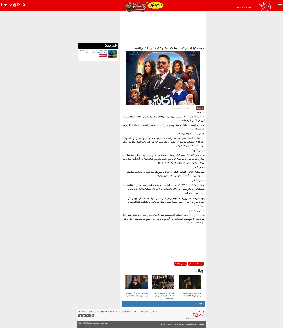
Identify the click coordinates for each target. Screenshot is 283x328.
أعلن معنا (170, 324)
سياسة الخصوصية (191, 324)
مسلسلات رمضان (196, 264)
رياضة (98, 312)
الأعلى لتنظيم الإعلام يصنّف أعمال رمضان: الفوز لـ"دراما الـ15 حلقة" (191, 295)
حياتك (118, 312)
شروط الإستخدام (179, 324)
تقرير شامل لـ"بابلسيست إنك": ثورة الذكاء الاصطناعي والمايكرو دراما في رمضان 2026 (164, 296)
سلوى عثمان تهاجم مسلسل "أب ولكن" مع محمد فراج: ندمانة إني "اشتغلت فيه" (137, 295)
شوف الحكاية (84, 312)
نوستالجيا (92, 312)
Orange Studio (92, 326)
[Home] (265, 6)
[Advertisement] (163, 28)
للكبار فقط (111, 312)
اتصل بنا (163, 324)
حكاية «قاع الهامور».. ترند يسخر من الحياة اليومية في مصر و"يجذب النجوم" (93, 51)
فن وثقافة (200, 108)
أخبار (152, 312)
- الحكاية (199, 113)
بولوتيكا (137, 312)
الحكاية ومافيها (146, 312)
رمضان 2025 (180, 264)
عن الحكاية (201, 324)
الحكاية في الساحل (126, 312)
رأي (156, 312)
